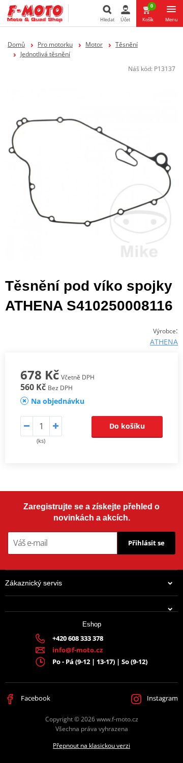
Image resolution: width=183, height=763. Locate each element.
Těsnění (126, 44)
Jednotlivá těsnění (45, 54)
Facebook (34, 698)
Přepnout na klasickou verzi (91, 745)
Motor (94, 44)
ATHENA (164, 341)
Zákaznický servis (33, 583)
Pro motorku (55, 44)
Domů (16, 44)
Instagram (161, 698)
